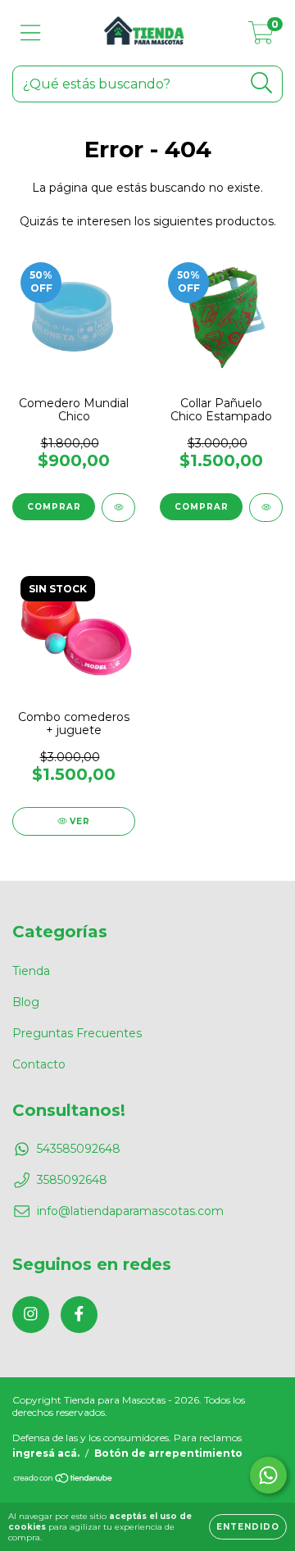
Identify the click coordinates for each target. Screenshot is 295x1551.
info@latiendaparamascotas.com (130, 1211)
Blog (25, 1002)
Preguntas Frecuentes (77, 1033)
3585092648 (72, 1179)
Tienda (31, 971)
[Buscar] (262, 83)
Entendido (247, 1527)
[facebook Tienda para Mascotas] (79, 1314)
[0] (261, 36)
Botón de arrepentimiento (168, 1453)
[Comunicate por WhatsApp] (268, 1475)
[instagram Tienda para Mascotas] (30, 1314)
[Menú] (30, 33)
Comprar (54, 506)
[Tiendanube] (63, 1480)
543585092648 (78, 1148)
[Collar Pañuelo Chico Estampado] (266, 507)
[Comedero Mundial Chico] (118, 507)
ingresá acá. (45, 1453)
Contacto (39, 1064)
